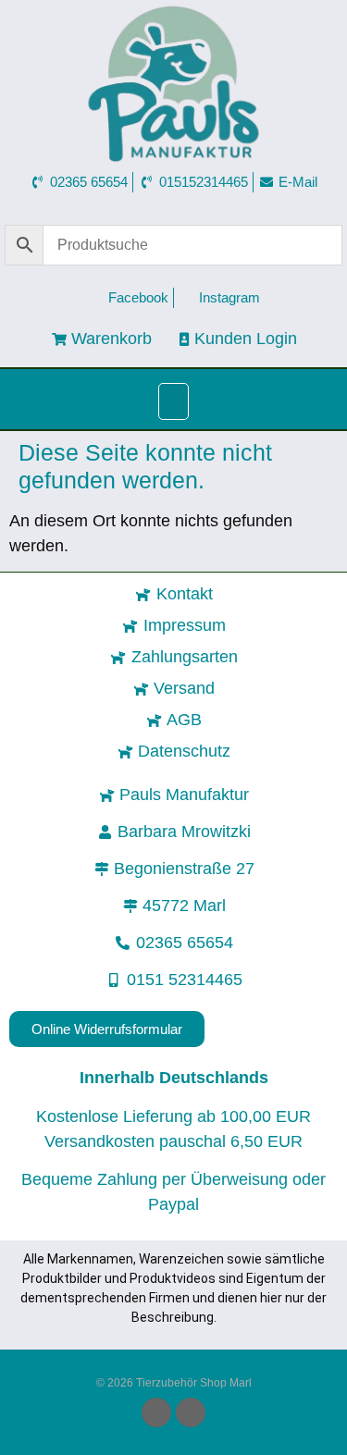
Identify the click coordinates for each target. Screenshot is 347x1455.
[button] (174, 401)
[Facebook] (156, 1412)
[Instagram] (190, 1412)
